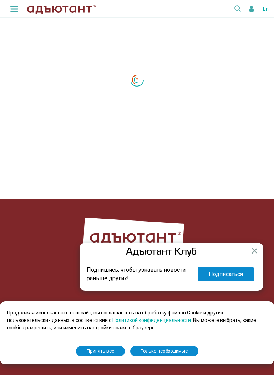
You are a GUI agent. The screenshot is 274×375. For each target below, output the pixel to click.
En (266, 9)
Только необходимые (164, 351)
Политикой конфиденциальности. (152, 320)
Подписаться (226, 274)
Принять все (100, 351)
